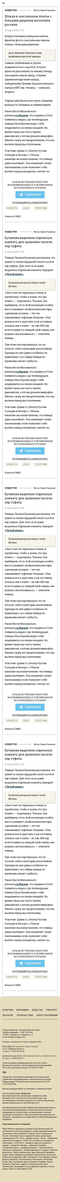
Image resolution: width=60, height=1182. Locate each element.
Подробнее (7, 1119)
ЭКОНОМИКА (22, 1010)
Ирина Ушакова (47, 10)
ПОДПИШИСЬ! (33, 194)
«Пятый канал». (14, 274)
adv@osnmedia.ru (49, 1056)
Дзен (26, 208)
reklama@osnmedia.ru (32, 1056)
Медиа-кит (26, 1093)
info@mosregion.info (16, 1037)
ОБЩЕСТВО (11, 10)
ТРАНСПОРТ (52, 1010)
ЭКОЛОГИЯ (7, 1015)
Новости (11, 208)
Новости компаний (47, 1015)
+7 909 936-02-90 (17, 1051)
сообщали (21, 115)
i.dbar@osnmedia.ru (16, 1049)
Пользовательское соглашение (16, 1124)
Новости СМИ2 (13, 216)
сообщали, (22, 371)
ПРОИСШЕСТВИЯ (25, 1015)
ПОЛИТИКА (7, 1010)
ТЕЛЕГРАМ (41, 208)
